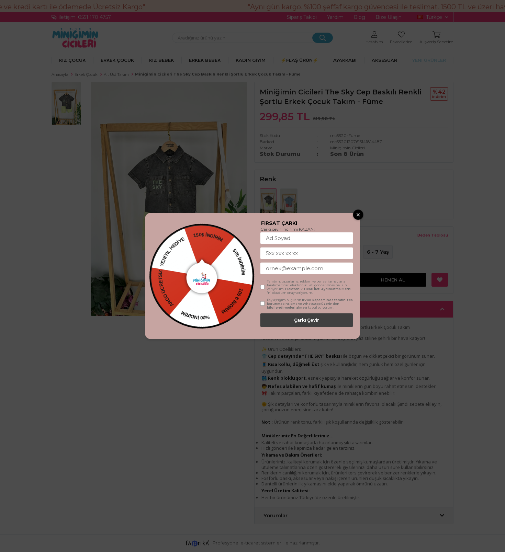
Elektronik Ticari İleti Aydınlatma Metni (318, 289)
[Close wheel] (358, 215)
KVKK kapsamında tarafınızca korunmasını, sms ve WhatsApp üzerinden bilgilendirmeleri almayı (310, 303)
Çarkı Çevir (306, 320)
